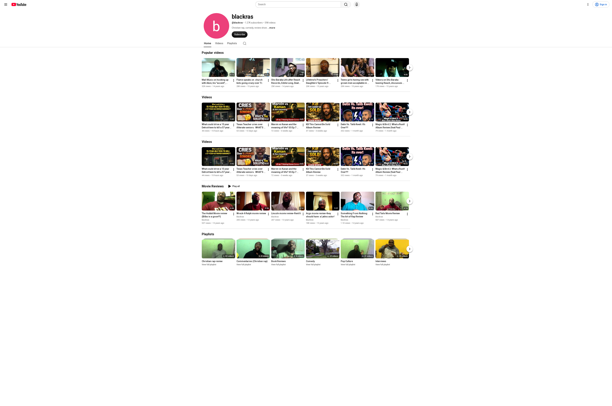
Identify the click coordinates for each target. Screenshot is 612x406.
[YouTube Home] (19, 4)
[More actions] (233, 80)
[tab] (207, 43)
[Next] (409, 67)
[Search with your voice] (356, 4)
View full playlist (209, 264)
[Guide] (6, 4)
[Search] (346, 4)
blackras (205, 220)
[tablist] (306, 43)
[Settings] (588, 4)
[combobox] (299, 4)
